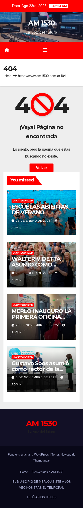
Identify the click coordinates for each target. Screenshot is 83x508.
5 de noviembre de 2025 (36, 377)
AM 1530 (41, 23)
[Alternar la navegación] (45, 50)
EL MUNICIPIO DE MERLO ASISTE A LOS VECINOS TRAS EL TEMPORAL (41, 484)
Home (24, 472)
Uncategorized (23, 200)
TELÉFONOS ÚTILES (41, 497)
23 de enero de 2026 (33, 220)
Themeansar (41, 460)
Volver (41, 168)
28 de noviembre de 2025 (37, 325)
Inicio (7, 76)
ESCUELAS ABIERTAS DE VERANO (40, 209)
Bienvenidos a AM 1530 (47, 472)
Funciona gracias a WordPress (29, 454)
